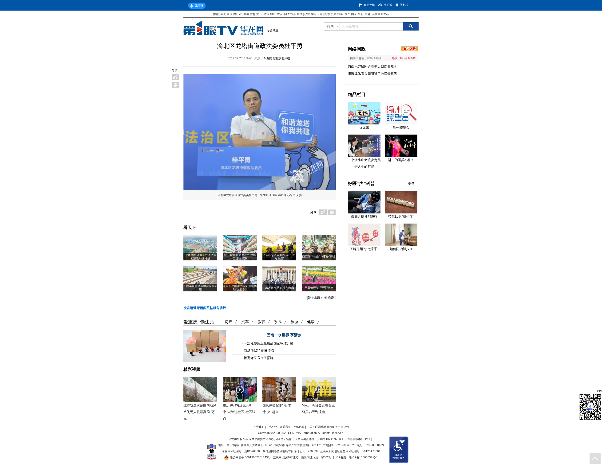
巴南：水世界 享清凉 (284, 335)
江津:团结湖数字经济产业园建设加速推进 (200, 256)
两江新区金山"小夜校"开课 (319, 256)
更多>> (413, 183)
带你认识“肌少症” (401, 216)
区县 (246, 14)
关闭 (599, 391)
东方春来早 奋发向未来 (279, 287)
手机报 (404, 5)
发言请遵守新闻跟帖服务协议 (204, 308)
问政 (287, 14)
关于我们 (258, 427)
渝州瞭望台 (401, 127)
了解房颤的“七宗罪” (364, 249)
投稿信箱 (299, 427)
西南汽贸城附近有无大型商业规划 (372, 67)
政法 (307, 14)
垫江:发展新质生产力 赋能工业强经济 (240, 256)
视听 (313, 14)
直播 (299, 14)
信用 (374, 14)
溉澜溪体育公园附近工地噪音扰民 (372, 74)
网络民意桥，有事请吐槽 (365, 58)
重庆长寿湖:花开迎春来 (319, 287)
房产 (347, 14)
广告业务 (272, 427)
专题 (320, 14)
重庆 (230, 14)
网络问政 (357, 48)
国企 (354, 14)
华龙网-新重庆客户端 (277, 58)
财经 (273, 14)
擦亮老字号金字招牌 (258, 358)
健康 (266, 14)
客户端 (388, 5)
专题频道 (272, 30)
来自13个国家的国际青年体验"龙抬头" (240, 287)
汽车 (293, 14)
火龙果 (364, 127)
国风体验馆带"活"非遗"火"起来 (277, 409)
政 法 (278, 322)
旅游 (340, 14)
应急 (368, 14)
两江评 (237, 14)
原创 (360, 14)
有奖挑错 (369, 5)
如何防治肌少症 (401, 249)
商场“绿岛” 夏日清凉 (258, 350)
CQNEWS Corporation (302, 433)
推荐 (216, 14)
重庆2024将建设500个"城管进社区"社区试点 (239, 412)
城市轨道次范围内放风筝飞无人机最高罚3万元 (199, 412)
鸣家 (327, 14)
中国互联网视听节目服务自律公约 (328, 427)
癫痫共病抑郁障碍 (364, 216)
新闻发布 (383, 14)
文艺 (259, 14)
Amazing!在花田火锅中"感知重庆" (279, 256)
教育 (253, 14)
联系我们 (285, 427)
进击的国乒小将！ (401, 160)
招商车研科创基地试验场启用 (200, 287)
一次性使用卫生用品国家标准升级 (268, 343)
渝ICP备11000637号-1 (363, 457)
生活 (279, 14)
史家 (334, 14)
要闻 (223, 14)
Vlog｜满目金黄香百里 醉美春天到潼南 (318, 409)
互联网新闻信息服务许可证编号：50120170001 (350, 451)
